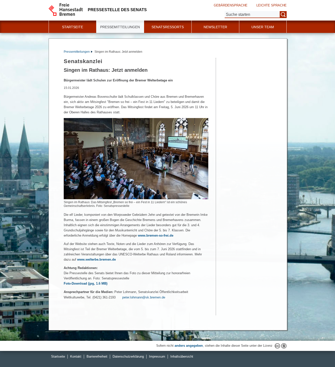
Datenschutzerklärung (128, 356)
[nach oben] (319, 351)
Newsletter (215, 27)
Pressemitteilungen (77, 51)
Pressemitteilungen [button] (120, 27)
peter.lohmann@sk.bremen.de (143, 297)
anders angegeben (189, 345)
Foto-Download (85, 283)
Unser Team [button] (262, 27)
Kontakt (75, 356)
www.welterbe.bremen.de (96, 259)
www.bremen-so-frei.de (155, 235)
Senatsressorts (168, 27)
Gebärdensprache (230, 5)
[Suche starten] (283, 14)
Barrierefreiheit (97, 356)
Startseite (72, 27)
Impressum (157, 356)
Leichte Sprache (271, 5)
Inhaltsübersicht (181, 356)
